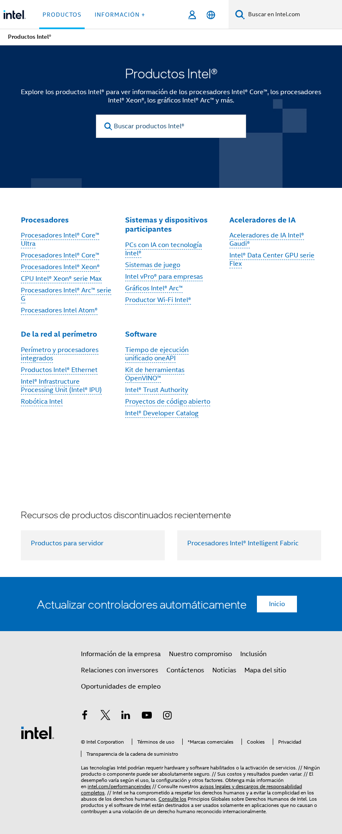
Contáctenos (185, 670)
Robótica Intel (42, 401)
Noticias (224, 670)
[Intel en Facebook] (85, 716)
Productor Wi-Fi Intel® (158, 300)
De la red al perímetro (59, 334)
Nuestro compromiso (200, 654)
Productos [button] (62, 14)
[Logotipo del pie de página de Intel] (37, 732)
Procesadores (45, 220)
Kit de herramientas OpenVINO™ (154, 374)
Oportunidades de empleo (121, 686)
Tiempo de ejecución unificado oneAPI (157, 354)
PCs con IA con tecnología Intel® (163, 249)
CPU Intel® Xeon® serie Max (61, 279)
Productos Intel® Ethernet (59, 370)
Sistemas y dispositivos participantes (166, 224)
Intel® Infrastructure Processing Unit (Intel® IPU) (61, 385)
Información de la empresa (121, 654)
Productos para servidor (67, 543)
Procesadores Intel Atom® (59, 310)
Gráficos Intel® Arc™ (154, 288)
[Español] (210, 14)
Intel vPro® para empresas (164, 276)
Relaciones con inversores (119, 670)
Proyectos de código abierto (167, 401)
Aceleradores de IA (262, 220)
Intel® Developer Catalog (162, 413)
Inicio (277, 604)
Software (141, 334)
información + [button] (120, 14)
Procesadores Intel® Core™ (60, 255)
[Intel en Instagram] (167, 716)
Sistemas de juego (152, 265)
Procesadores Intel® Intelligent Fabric (243, 543)
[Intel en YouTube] (147, 716)
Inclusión (253, 654)
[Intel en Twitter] (105, 716)
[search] (108, 126)
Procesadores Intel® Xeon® (60, 267)
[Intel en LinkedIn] (126, 716)
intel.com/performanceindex (119, 786)
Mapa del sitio (265, 670)
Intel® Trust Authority (156, 390)
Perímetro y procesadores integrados (59, 354)
